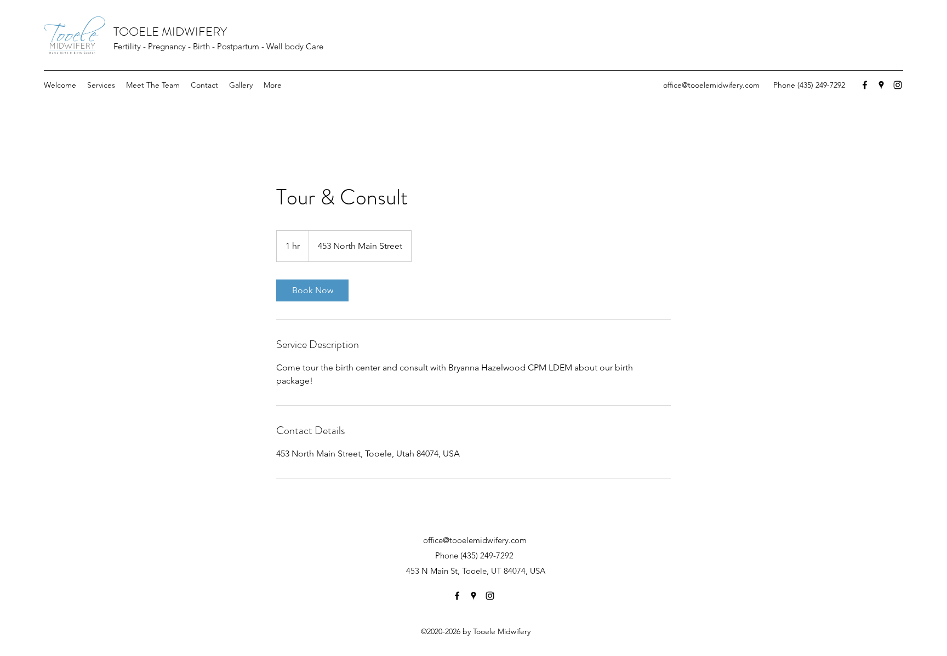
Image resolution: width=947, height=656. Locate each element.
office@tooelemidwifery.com (711, 85)
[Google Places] (881, 84)
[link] (312, 290)
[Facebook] (864, 84)
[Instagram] (897, 84)
